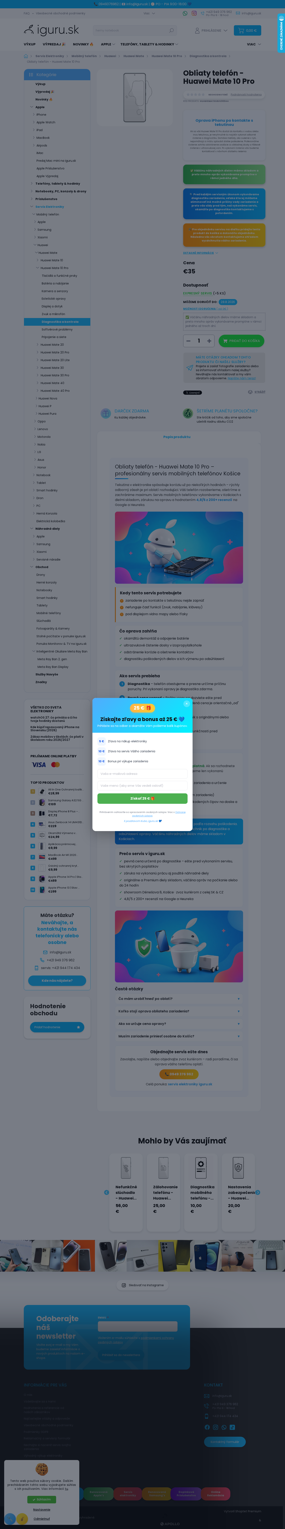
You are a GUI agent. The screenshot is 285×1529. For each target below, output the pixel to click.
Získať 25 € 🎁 (142, 798)
